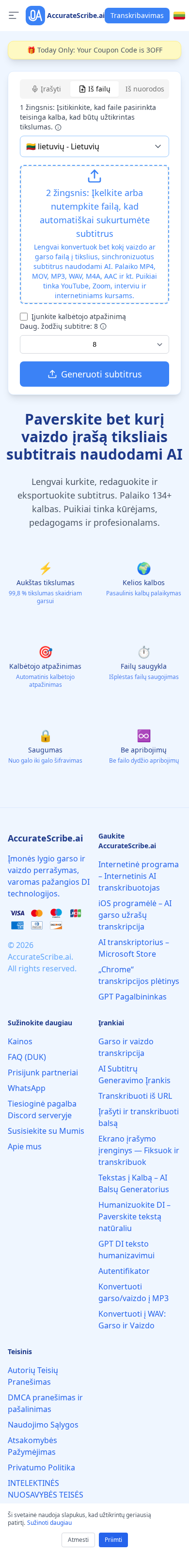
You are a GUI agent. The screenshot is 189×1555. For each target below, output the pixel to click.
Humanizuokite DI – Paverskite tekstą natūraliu (134, 1216)
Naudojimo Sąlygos (43, 1424)
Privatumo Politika (41, 1467)
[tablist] (94, 89)
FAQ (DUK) (27, 1057)
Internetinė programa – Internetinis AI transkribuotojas (138, 876)
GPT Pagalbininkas (132, 996)
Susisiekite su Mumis (46, 1131)
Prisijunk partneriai (43, 1072)
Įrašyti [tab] (51, 88)
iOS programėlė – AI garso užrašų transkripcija (135, 915)
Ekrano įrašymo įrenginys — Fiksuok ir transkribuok (138, 1150)
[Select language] (179, 15)
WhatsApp (27, 1088)
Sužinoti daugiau (49, 1523)
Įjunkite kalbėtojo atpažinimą (79, 316)
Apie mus (25, 1146)
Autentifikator (124, 1271)
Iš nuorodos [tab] (145, 88)
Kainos (20, 1041)
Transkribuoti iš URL (135, 1095)
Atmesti (78, 1540)
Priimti (113, 1540)
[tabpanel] (94, 245)
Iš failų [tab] (99, 88)
